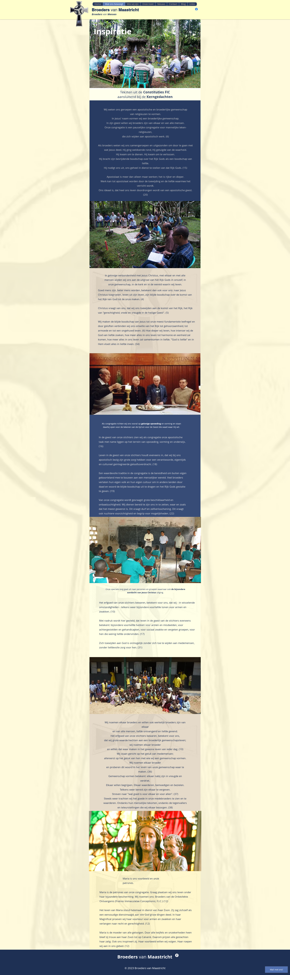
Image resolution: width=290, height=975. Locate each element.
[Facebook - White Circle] (177, 955)
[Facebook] (196, 9)
